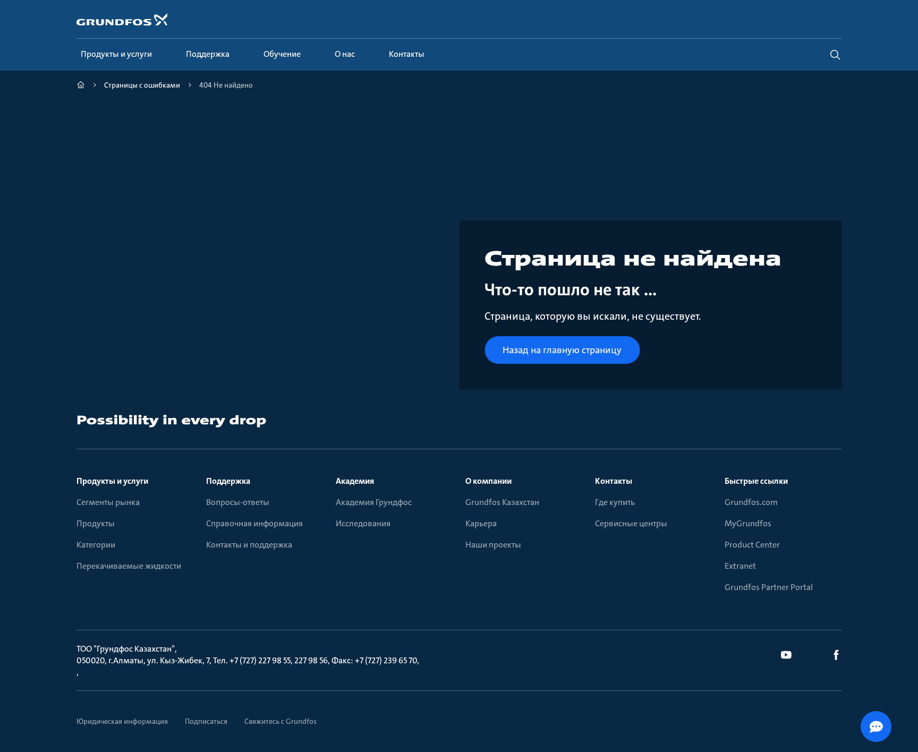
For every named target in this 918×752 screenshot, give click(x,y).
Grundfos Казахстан (502, 502)
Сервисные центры (631, 523)
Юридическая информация (122, 721)
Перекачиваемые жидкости (128, 565)
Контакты (613, 480)
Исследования (363, 523)
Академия (355, 480)
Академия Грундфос (374, 502)
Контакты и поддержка (249, 544)
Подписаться (206, 721)
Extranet (740, 565)
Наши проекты (493, 544)
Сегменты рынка (108, 502)
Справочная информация (254, 523)
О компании (488, 480)
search (835, 54)
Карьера (481, 523)
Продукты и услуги (112, 480)
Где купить (615, 502)
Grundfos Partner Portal (769, 587)
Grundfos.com (751, 502)
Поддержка (228, 480)
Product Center (752, 544)
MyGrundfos (748, 523)
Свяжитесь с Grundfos (280, 721)
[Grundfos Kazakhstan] (80, 86)
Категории (95, 544)
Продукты (95, 523)
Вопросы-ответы (237, 502)
